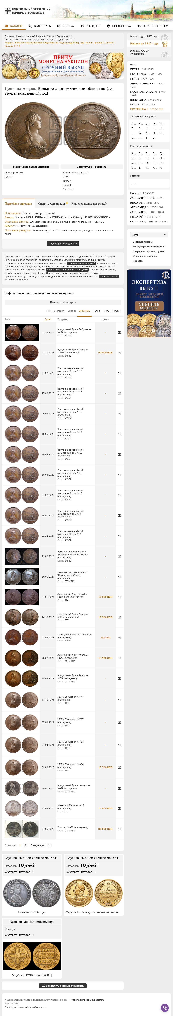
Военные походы (142, 241)
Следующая (37, 845)
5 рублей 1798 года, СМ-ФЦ (32, 975)
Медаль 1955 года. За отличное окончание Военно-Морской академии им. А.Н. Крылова (94, 912)
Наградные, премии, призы (148, 251)
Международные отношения (149, 246)
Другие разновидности (63, 243)
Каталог (15, 26)
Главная (9, 36)
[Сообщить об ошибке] (119, 332)
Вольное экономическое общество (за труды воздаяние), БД (39, 39)
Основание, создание (145, 256)
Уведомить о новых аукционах (65, 985)
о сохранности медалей (81, 263)
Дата (47, 319)
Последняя (50, 845)
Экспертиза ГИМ (155, 26)
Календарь (42, 26)
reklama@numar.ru (35, 1007)
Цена (104, 319)
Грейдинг (92, 26)
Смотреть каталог (17, 871)
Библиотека (121, 26)
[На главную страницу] (26, 11)
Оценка (67, 26)
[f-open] (165, 1008)
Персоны (138, 260)
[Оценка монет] (149, 303)
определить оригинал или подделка (67, 269)
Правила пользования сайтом (87, 999)
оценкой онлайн (109, 276)
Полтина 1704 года (31, 912)
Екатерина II (63, 36)
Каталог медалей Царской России (35, 36)
